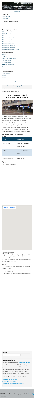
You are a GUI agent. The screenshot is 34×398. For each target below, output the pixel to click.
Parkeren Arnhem (6, 16)
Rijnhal (4, 77)
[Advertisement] (17, 184)
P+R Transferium (6, 23)
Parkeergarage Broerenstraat (9, 37)
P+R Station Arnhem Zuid (8, 25)
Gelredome (4, 79)
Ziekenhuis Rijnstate (7, 83)
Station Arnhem (6, 73)
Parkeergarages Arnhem (7, 31)
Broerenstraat (5, 54)
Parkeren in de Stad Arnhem (9, 379)
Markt (3, 66)
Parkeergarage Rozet (7, 41)
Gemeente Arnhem (7, 386)
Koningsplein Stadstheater (8, 64)
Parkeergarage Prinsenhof (8, 43)
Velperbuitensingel (6, 62)
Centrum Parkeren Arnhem (9, 381)
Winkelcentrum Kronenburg (9, 81)
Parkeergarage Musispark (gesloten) (10, 49)
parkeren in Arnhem (24, 362)
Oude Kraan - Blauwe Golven (9, 58)
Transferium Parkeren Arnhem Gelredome (13, 383)
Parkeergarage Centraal (7, 35)
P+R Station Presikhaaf (7, 27)
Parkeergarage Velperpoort (8, 45)
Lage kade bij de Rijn (7, 60)
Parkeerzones (5, 18)
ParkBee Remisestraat (7, 33)
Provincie (4, 68)
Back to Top (31, 394)
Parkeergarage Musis (7, 39)
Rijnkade (4, 75)
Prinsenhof (4, 56)
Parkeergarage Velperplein (8, 47)
